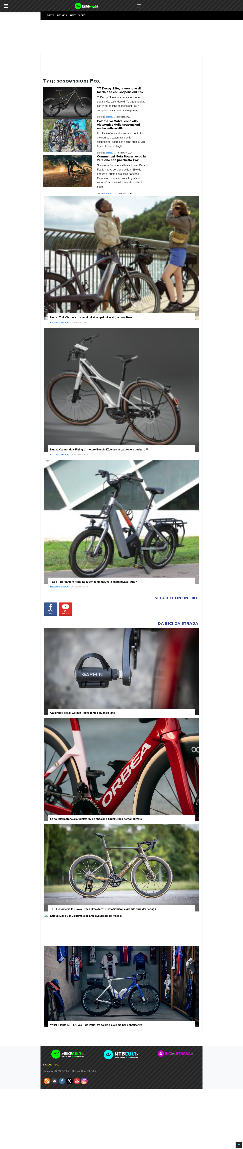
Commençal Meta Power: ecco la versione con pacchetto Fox (121, 158)
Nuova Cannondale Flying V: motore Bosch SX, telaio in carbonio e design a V (99, 449)
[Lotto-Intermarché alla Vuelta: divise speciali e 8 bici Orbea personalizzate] (121, 769)
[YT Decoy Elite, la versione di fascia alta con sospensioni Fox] (67, 102)
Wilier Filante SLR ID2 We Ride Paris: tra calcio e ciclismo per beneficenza (96, 1025)
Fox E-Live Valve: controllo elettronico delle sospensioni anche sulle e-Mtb (118, 124)
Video (81, 15)
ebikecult (110, 117)
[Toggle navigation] (139, 6)
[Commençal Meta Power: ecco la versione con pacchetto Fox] (67, 170)
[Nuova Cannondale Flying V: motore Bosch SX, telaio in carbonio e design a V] (121, 390)
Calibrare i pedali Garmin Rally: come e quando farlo (82, 712)
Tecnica (62, 15)
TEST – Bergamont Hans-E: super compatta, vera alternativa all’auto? (93, 581)
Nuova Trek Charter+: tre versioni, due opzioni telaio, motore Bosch (92, 317)
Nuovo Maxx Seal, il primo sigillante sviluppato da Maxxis (86, 915)
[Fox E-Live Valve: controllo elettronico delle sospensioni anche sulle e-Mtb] (67, 135)
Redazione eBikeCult (59, 322)
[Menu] (6, 6)
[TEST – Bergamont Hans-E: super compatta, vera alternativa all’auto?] (121, 522)
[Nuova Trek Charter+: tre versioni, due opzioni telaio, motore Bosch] (121, 258)
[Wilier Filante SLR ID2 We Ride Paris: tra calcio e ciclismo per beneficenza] (121, 986)
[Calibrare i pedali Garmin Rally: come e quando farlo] (121, 671)
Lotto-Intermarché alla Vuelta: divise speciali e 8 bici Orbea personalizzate (96, 819)
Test (73, 15)
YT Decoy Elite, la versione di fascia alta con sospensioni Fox (120, 90)
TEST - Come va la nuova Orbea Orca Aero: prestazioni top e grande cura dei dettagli (103, 909)
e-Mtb (50, 15)
